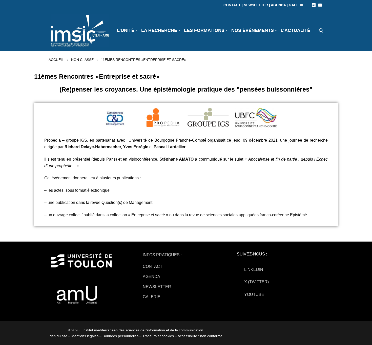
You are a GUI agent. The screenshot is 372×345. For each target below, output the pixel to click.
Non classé (82, 60)
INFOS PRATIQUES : (162, 255)
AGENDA (151, 276)
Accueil (56, 60)
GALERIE (151, 297)
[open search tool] (321, 30)
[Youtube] (320, 5)
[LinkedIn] (314, 5)
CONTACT (152, 266)
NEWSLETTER (157, 287)
